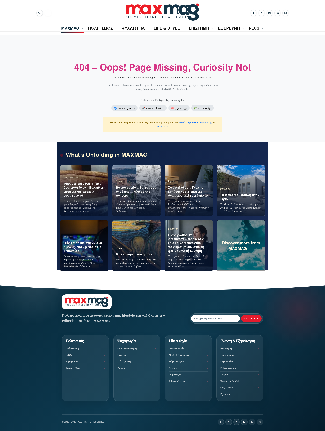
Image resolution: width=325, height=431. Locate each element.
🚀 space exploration (153, 108)
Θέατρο (121, 355)
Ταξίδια (224, 374)
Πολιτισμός (72, 348)
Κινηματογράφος (127, 348)
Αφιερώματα (73, 361)
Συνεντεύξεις (73, 368)
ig (244, 422)
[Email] (285, 13)
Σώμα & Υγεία (177, 361)
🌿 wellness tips (202, 108)
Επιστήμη (226, 348)
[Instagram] (269, 13)
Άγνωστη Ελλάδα (230, 381)
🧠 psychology (179, 108)
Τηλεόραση (124, 361)
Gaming (121, 368)
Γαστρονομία (176, 348)
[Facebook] (253, 13)
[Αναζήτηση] (40, 13)
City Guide (226, 387)
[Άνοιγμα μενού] (48, 13)
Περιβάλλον (227, 361)
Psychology (206, 122)
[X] (261, 13)
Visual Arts (162, 126)
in (252, 422)
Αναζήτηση (251, 318)
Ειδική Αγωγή (228, 368)
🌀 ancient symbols (124, 108)
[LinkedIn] (277, 13)
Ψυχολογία (175, 374)
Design (173, 368)
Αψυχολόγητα (177, 381)
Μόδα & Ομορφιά (179, 355)
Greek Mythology (188, 122)
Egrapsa (225, 394)
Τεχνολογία (227, 355)
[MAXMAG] (162, 12)
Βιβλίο (69, 355)
